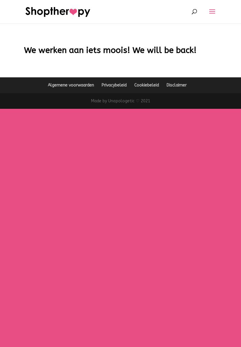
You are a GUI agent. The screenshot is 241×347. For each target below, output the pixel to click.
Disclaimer (177, 85)
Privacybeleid (114, 85)
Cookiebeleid (146, 85)
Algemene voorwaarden (71, 85)
